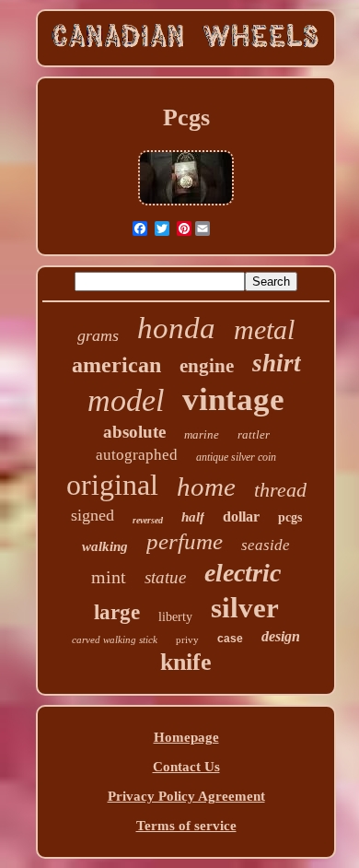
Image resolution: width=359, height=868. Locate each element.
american (116, 365)
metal (264, 329)
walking (105, 546)
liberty (175, 617)
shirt (276, 363)
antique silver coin (236, 457)
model (125, 400)
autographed (137, 454)
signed (92, 515)
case (230, 638)
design (280, 636)
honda (176, 328)
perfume (184, 541)
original (112, 484)
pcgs (290, 517)
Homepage (186, 737)
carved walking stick (114, 639)
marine (201, 434)
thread (280, 489)
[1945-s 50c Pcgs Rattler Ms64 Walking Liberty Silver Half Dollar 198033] (186, 203)
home (206, 486)
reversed (148, 520)
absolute (134, 431)
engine (207, 366)
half (192, 517)
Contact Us (186, 766)
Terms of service (186, 825)
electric (242, 572)
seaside (265, 545)
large (117, 612)
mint (108, 577)
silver (245, 608)
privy (187, 639)
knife (186, 662)
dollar (241, 516)
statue (165, 577)
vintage (233, 399)
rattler (253, 434)
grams (98, 335)
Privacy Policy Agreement (186, 796)
